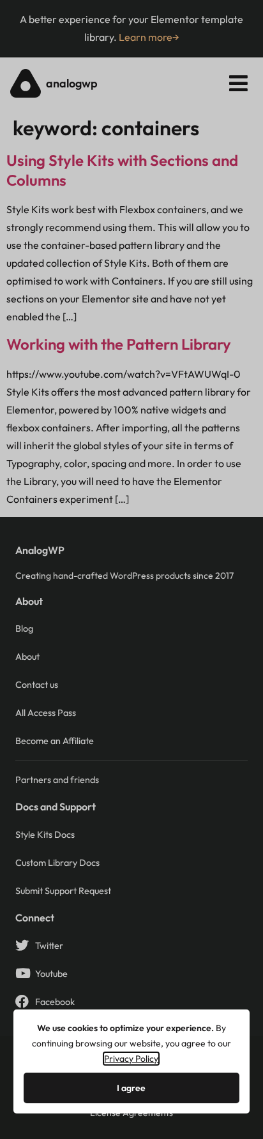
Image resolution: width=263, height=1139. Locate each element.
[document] (131, 569)
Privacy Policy (131, 1058)
